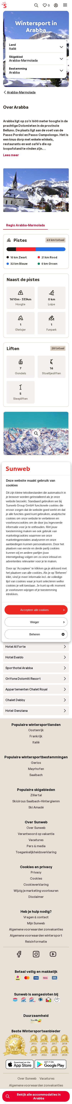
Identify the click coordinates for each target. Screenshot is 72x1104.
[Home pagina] (4, 5)
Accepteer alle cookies (34, 609)
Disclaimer (36, 897)
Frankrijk (36, 736)
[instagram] (36, 957)
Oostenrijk (36, 730)
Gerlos (36, 763)
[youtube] (53, 957)
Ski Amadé (36, 807)
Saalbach (36, 775)
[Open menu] (65, 5)
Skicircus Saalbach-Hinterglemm (36, 801)
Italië (36, 742)
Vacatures (36, 840)
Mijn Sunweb (36, 923)
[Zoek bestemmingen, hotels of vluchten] (36, 5)
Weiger (34, 622)
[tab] (25, 225)
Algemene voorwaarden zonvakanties (36, 929)
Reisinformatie (36, 941)
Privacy (36, 872)
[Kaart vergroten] (36, 433)
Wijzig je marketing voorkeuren (36, 891)
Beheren (34, 634)
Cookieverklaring (36, 884)
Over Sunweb (36, 828)
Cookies (36, 878)
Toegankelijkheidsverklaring (36, 852)
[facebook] (19, 957)
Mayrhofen (36, 769)
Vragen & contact (36, 917)
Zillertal (36, 795)
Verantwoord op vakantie (36, 834)
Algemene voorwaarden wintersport (36, 935)
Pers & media (36, 846)
